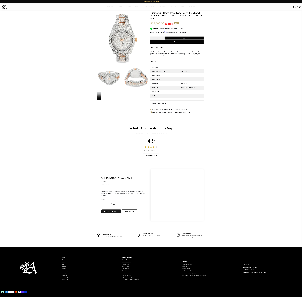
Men (63, 259)
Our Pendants (65, 277)
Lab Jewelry (65, 271)
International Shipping (127, 277)
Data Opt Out (185, 266)
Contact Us (125, 259)
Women (63, 262)
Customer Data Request (188, 271)
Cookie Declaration (187, 264)
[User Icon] (294, 7)
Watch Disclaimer (126, 271)
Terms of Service (126, 273)
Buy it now (177, 42)
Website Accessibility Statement (190, 273)
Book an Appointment (111, 211)
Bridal (63, 264)
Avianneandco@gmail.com (250, 267)
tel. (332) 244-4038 (248, 269)
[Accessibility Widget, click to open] (299, 294)
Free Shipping (125, 268)
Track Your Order (126, 262)
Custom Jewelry (66, 279)
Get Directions (129, 211)
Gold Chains (65, 275)
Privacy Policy (125, 264)
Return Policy (125, 266)
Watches (64, 268)
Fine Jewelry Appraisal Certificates (131, 279)
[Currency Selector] (298, 7)
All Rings (64, 266)
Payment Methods (126, 275)
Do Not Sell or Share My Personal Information (194, 275)
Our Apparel (65, 273)
